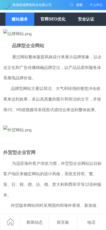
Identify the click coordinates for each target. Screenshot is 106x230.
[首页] (10, 221)
